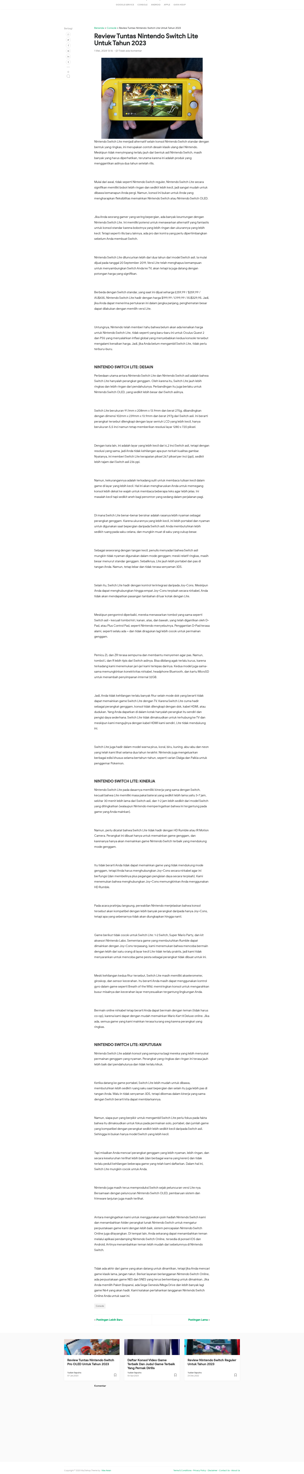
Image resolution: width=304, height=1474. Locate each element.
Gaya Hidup (180, 4)
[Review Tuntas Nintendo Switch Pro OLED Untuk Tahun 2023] (115, 1376)
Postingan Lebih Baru (109, 1319)
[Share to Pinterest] (68, 51)
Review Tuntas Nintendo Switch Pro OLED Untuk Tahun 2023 (90, 1362)
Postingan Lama (198, 1319)
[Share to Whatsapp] (68, 34)
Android (155, 4)
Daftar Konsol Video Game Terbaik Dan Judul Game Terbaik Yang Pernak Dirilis (151, 1364)
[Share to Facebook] (68, 45)
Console (142, 4)
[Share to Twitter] (68, 40)
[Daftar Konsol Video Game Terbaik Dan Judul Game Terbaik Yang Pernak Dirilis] (175, 1376)
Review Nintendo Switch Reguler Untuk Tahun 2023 (212, 1362)
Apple (167, 4)
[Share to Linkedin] (68, 56)
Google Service (125, 4)
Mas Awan (106, 1470)
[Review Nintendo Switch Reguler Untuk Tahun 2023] (236, 1376)
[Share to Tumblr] (68, 62)
